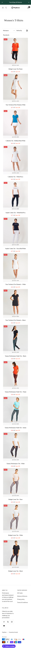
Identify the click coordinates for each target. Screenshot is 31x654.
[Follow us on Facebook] (4, 622)
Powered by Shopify (13, 632)
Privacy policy (21, 599)
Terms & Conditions (22, 602)
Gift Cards (20, 593)
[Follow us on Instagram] (12, 622)
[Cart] (28, 8)
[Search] (6, 7)
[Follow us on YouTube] (4, 626)
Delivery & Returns (22, 596)
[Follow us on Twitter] (8, 622)
